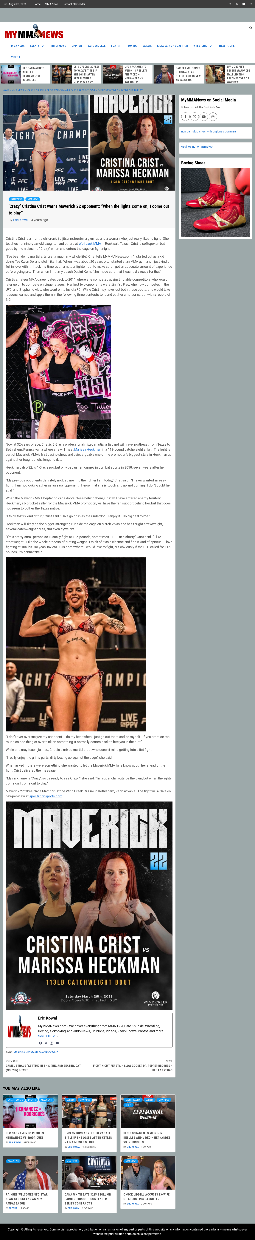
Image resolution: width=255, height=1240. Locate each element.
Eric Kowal (21, 220)
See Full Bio (46, 1036)
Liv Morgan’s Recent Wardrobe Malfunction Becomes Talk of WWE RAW (187, 74)
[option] (25, 74)
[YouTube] (57, 1043)
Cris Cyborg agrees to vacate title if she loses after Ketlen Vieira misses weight (35, 74)
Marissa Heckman (87, 449)
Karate (147, 45)
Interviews (58, 45)
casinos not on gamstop (197, 146)
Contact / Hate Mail (74, 4)
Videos (15, 57)
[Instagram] (51, 1043)
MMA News (51, 4)
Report (13, 1208)
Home (37, 4)
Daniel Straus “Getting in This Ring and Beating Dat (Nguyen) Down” (43, 1066)
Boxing (132, 45)
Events (35, 45)
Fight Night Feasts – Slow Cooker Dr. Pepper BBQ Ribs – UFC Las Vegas (132, 1066)
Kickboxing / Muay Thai (172, 45)
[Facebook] (40, 1043)
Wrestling (200, 45)
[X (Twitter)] (46, 1043)
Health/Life (227, 45)
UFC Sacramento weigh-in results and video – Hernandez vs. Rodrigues (85, 74)
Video (128, 1105)
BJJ (113, 45)
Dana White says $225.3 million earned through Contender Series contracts (239, 74)
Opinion (77, 45)
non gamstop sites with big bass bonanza (208, 131)
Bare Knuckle (96, 45)
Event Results (15, 1100)
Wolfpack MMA (90, 243)
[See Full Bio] (57, 1036)
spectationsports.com (45, 796)
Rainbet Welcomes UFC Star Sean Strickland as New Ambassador (27, 1199)
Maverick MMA (48, 1052)
